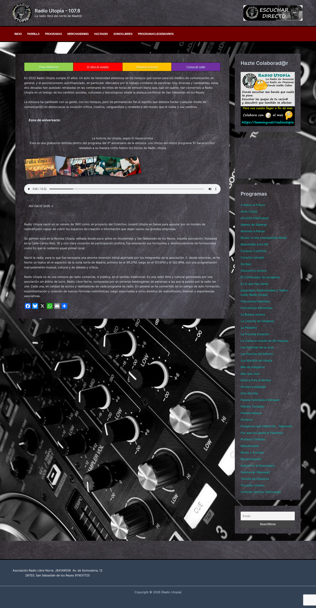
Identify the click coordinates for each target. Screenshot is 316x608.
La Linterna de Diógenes (257, 321)
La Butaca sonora (253, 314)
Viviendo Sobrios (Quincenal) (261, 492)
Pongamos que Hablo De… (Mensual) (266, 426)
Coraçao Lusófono (253, 251)
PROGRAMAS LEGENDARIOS (156, 33)
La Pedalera (249, 327)
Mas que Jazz (250, 373)
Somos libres (122, 33)
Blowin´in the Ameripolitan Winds (264, 238)
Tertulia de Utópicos (255, 479)
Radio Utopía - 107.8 (57, 11)
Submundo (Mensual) (255, 472)
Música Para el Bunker (256, 380)
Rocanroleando (251, 459)
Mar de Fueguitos (253, 367)
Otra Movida (249, 393)
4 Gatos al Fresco (253, 205)
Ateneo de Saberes (254, 224)
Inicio (18, 33)
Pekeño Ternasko (252, 406)
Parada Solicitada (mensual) (260, 400)
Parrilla (33, 33)
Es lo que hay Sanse (254, 284)
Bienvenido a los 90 (254, 244)
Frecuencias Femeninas (256, 308)
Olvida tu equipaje (253, 387)
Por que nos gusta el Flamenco (262, 433)
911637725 (82, 575)
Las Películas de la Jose (257, 347)
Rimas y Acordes (252, 452)
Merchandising (78, 33)
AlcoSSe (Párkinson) (255, 218)
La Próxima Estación (255, 334)
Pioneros (247, 419)
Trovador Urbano (252, 485)
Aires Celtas (249, 211)
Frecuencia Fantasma (255, 301)
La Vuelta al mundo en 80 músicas (264, 341)
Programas (53, 33)
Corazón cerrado (252, 257)
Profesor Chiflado (253, 439)
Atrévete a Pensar (253, 231)
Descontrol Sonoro (254, 270)
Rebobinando (250, 446)
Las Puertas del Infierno (257, 354)
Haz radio (101, 33)
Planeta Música (251, 413)
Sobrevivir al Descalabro (258, 465)
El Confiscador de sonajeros (260, 277)
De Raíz (246, 264)
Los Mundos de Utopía (256, 360)
